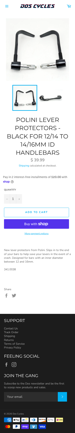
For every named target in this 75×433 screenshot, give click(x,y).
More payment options (37, 233)
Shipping (24, 165)
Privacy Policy (12, 347)
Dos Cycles (18, 413)
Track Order (11, 332)
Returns (9, 340)
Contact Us (11, 328)
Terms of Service (14, 344)
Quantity (10, 189)
